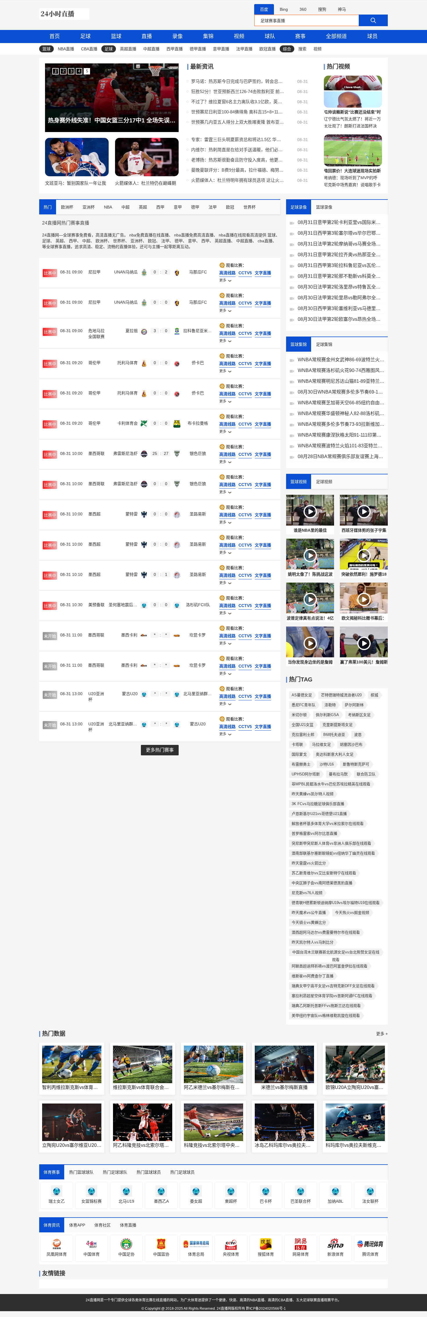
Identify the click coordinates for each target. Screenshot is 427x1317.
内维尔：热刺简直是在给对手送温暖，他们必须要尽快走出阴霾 (237, 149)
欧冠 (152, 241)
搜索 (302, 49)
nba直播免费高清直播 (194, 235)
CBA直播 (89, 49)
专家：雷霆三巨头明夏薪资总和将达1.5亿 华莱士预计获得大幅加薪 (237, 139)
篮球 (116, 36)
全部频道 (336, 36)
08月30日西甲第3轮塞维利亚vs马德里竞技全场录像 (341, 308)
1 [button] (56, 71)
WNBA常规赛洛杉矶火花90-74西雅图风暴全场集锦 (341, 370)
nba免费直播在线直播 (149, 235)
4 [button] (79, 71)
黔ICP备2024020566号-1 (266, 1309)
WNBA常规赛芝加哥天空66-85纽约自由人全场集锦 (341, 402)
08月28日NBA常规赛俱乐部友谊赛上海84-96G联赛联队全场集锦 (341, 456)
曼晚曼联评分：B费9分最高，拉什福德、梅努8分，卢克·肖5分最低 (237, 170)
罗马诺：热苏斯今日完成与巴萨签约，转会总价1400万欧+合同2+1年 (237, 81)
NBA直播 (66, 49)
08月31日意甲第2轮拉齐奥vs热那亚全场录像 (341, 254)
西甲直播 (174, 49)
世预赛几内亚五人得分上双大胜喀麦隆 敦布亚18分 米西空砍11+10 (237, 122)
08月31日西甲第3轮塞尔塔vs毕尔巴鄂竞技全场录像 (341, 233)
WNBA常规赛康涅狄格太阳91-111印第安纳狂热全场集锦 (341, 435)
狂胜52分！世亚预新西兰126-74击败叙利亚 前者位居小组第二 (237, 91)
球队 (270, 36)
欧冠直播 (267, 49)
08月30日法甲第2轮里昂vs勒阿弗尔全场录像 (341, 297)
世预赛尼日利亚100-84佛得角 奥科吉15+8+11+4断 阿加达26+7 (237, 111)
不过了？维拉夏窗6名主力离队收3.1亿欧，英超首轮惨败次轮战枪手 (237, 101)
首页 (54, 36)
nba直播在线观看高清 (238, 235)
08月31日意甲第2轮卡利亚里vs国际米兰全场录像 (341, 222)
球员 (372, 36)
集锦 (208, 36)
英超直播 (128, 49)
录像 (177, 36)
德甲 (179, 241)
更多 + (382, 1033)
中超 (86, 241)
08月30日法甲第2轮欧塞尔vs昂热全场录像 (341, 319)
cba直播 (265, 241)
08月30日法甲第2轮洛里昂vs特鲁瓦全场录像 (341, 286)
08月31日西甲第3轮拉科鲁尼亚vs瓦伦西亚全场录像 (341, 265)
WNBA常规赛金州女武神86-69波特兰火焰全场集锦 (341, 359)
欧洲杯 (102, 241)
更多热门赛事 (160, 750)
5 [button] (87, 71)
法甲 (165, 241)
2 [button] (63, 71)
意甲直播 (221, 49)
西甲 (73, 241)
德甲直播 (198, 49)
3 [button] (71, 71)
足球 (85, 36)
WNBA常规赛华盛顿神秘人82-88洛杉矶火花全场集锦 (341, 413)
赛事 (300, 36)
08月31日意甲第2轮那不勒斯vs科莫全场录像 (341, 276)
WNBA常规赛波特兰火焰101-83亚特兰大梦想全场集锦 (341, 445)
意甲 (192, 241)
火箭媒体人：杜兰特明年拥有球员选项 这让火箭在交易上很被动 (237, 180)
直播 (146, 36)
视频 (239, 36)
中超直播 (151, 49)
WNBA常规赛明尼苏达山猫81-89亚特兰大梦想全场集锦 (341, 381)
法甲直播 (244, 49)
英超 (59, 241)
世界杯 (119, 241)
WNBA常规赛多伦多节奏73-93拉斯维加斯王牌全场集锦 (341, 424)
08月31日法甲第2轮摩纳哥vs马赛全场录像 (341, 243)
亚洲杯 (136, 241)
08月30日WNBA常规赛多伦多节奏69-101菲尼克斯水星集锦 (341, 391)
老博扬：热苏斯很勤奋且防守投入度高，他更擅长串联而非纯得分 (237, 159)
